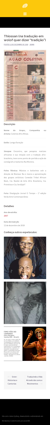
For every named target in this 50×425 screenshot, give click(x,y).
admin (32, 44)
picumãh (27, 421)
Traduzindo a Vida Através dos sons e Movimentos (34, 380)
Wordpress (5, 421)
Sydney (16, 416)
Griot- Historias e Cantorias (12, 380)
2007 (6, 215)
